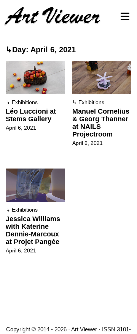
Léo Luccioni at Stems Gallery (31, 115)
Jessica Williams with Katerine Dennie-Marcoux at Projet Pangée (33, 230)
